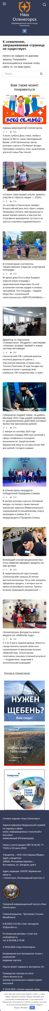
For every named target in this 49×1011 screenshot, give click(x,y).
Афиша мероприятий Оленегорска (22, 128)
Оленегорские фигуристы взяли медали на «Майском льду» (21, 634)
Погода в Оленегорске (17, 673)
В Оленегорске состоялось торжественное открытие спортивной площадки (24, 267)
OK (32, 1008)
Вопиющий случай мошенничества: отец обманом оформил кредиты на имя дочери (23, 562)
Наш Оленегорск (24, 17)
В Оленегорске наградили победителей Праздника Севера (21, 492)
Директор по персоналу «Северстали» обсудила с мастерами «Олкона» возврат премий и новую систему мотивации (24, 344)
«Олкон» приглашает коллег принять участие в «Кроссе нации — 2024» (24, 196)
